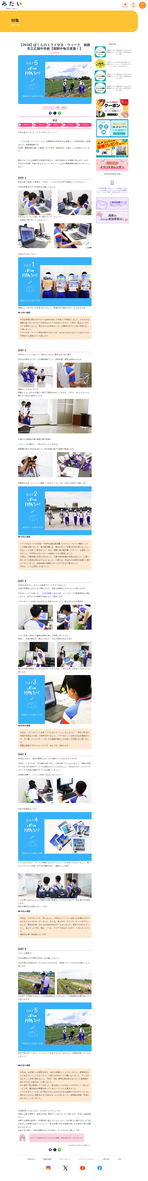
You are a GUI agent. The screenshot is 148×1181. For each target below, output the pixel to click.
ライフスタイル (48, 108)
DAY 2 (41, 125)
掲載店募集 (47, 1159)
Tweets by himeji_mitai (112, 174)
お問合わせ (31, 1159)
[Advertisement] (112, 236)
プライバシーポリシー (87, 1159)
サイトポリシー (65, 1159)
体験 (57, 108)
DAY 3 (56, 125)
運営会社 (106, 1159)
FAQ (119, 1159)
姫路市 (64, 108)
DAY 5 (85, 125)
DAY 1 (26, 125)
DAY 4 (70, 125)
